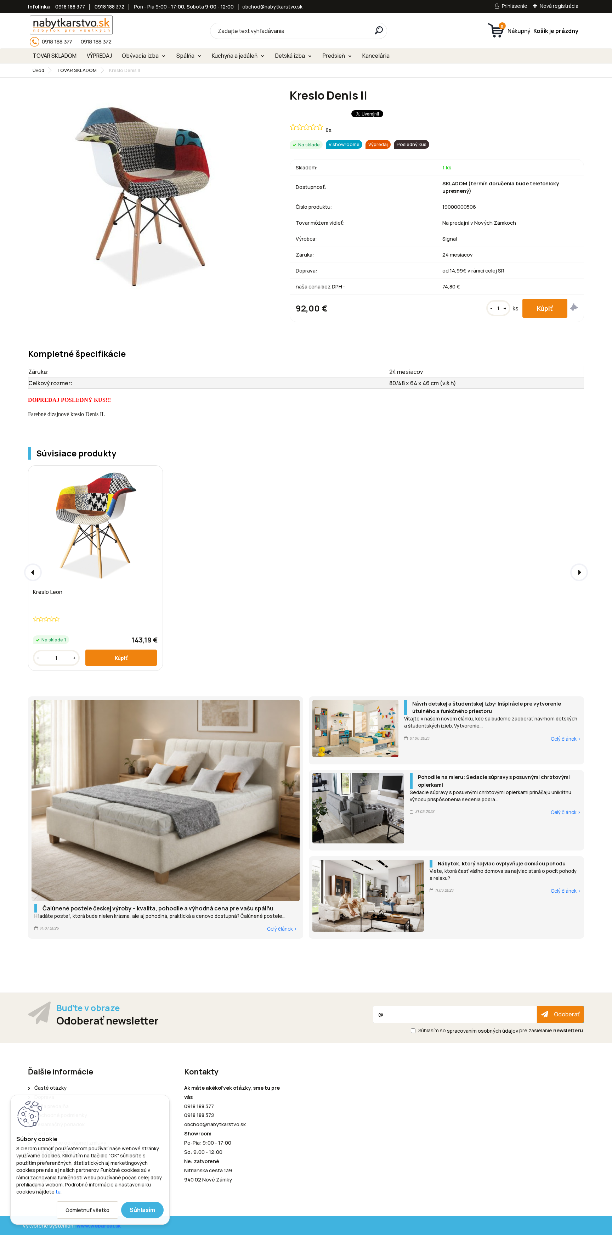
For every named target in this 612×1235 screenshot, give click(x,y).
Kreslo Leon (47, 592)
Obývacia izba (140, 56)
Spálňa (185, 56)
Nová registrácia (559, 5)
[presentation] (33, 572)
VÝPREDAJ (99, 56)
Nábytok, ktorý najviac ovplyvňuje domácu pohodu (502, 863)
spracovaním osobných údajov (482, 1030)
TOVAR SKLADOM (54, 56)
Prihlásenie (514, 5)
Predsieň (334, 56)
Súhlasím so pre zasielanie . (501, 1030)
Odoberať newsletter (107, 1020)
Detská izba (290, 56)
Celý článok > (282, 929)
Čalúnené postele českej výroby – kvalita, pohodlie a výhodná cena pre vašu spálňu (157, 908)
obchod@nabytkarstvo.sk (272, 6)
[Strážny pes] (574, 308)
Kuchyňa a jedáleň (234, 56)
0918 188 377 (70, 6)
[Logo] (71, 31)
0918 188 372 (109, 6)
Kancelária (376, 56)
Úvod (38, 70)
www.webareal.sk (98, 1225)
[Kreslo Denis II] (147, 194)
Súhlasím (142, 1210)
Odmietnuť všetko (87, 1210)
